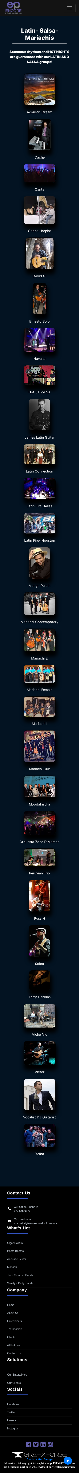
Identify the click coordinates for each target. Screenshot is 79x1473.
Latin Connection (39, 471)
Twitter (11, 1412)
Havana (39, 358)
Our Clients (14, 1382)
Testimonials (15, 1329)
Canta (39, 189)
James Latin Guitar (40, 437)
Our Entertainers (17, 1374)
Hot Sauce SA (39, 392)
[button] (68, 1461)
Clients (11, 1337)
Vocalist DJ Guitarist (39, 1117)
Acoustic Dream (39, 112)
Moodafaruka (39, 804)
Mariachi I (39, 724)
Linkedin (12, 1420)
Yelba (39, 1154)
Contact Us (14, 1353)
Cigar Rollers (15, 1242)
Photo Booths (15, 1250)
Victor (39, 1072)
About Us (13, 1312)
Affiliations (13, 1345)
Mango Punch (39, 586)
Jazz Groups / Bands (20, 1275)
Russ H (39, 918)
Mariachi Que (39, 769)
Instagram (13, 1428)
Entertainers (14, 1321)
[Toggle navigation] (70, 8)
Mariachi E (39, 658)
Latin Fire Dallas (39, 506)
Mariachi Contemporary (39, 622)
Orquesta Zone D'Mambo (40, 842)
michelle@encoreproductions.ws (35, 1223)
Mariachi (12, 1267)
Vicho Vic (39, 1034)
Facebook (13, 1404)
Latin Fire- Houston (39, 540)
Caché (40, 157)
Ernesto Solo (39, 321)
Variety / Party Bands (20, 1283)
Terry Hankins (40, 997)
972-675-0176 (22, 1210)
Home (10, 1304)
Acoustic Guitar (16, 1259)
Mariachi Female (39, 690)
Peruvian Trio (39, 873)
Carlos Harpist (39, 231)
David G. (39, 276)
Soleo (39, 964)
